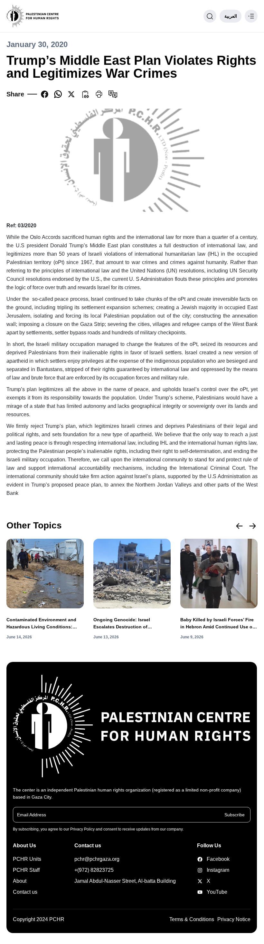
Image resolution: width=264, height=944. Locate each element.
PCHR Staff (26, 870)
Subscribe (234, 814)
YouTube (209, 892)
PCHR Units (27, 859)
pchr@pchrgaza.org (96, 859)
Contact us (25, 892)
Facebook (209, 859)
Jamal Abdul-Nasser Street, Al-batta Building (125, 881)
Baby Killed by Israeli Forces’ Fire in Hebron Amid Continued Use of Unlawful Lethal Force (217, 623)
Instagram (209, 870)
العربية (230, 16)
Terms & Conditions (191, 919)
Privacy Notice (233, 919)
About (19, 881)
